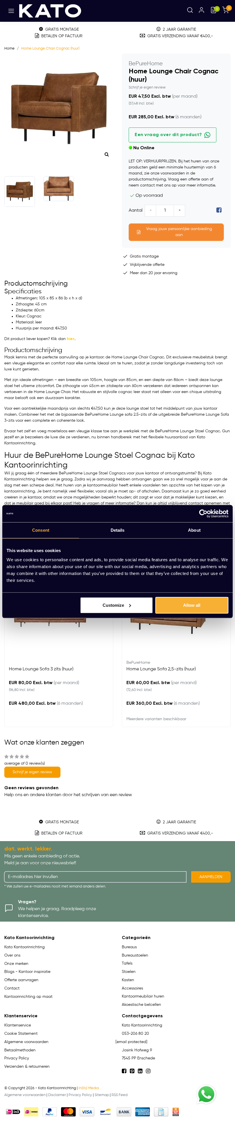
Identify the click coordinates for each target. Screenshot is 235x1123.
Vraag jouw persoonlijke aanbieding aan (179, 232)
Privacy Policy (80, 1095)
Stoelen (129, 972)
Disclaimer (57, 1095)
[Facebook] (219, 210)
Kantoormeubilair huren (143, 996)
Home (9, 48)
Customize (113, 604)
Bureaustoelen (135, 955)
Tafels (127, 963)
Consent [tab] (40, 530)
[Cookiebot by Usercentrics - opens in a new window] (203, 513)
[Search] (190, 10)
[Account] (201, 10)
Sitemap (102, 1095)
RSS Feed (119, 1095)
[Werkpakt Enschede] (176, 1112)
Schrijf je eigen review (147, 87)
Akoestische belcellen (141, 1005)
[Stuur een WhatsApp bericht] (206, 1094)
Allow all (191, 604)
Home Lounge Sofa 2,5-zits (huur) (161, 669)
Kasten (128, 980)
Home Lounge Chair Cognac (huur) (50, 48)
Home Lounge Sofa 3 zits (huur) (41, 669)
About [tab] (194, 530)
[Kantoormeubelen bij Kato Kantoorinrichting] (50, 10)
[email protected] (131, 1042)
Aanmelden (210, 877)
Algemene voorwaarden (25, 1095)
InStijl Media (89, 1088)
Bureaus (129, 947)
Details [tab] (118, 530)
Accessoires (132, 988)
